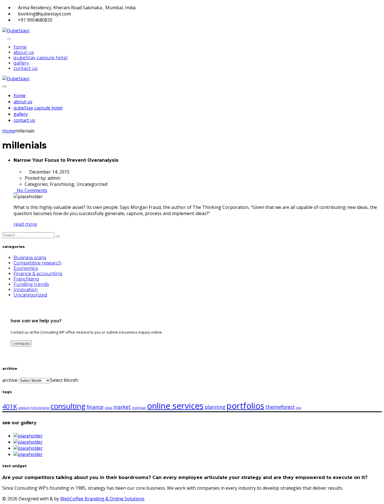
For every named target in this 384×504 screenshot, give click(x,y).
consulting (68, 406)
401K (9, 406)
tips (298, 408)
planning (215, 406)
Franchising (26, 279)
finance (95, 406)
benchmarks (40, 408)
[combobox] (64, 380)
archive (9, 380)
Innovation (25, 289)
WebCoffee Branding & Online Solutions (102, 499)
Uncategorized (30, 295)
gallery (21, 63)
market (122, 406)
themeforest (280, 406)
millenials (139, 408)
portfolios (245, 405)
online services (175, 405)
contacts (21, 343)
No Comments (32, 190)
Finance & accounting (37, 273)
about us (23, 52)
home (20, 47)
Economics (25, 268)
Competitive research (37, 263)
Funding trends (31, 284)
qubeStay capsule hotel (40, 57)
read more (25, 224)
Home (8, 131)
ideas (108, 408)
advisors (24, 408)
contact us (25, 68)
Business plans (29, 257)
